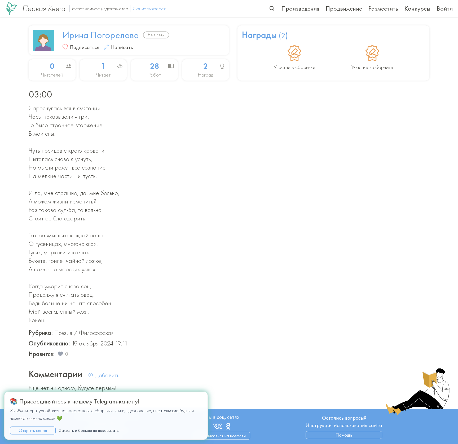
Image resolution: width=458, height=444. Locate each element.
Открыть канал (33, 430)
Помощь (344, 435)
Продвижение (344, 8)
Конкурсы (417, 8)
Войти (445, 8)
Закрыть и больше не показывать (89, 430)
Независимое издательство (100, 8)
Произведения (300, 8)
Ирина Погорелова (101, 35)
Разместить (383, 8)
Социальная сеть (150, 8)
